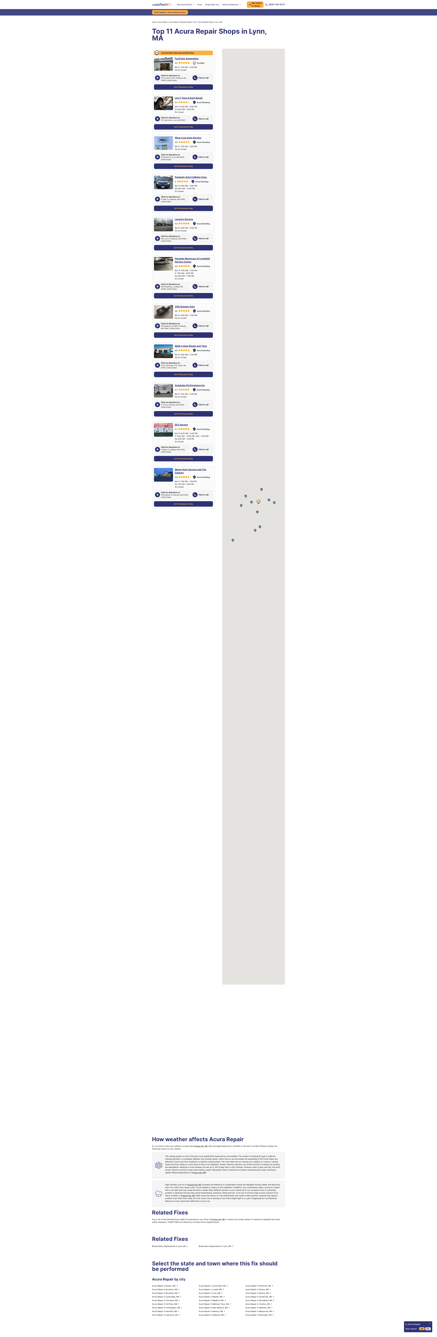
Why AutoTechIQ (184, 4)
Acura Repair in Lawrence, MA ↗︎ (166, 1315)
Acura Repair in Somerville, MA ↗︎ (259, 1297)
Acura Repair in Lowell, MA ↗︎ (211, 1289)
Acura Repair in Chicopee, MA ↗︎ (166, 1300)
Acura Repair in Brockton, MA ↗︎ (165, 1289)
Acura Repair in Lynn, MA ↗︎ (210, 1293)
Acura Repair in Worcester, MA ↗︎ (259, 1315)
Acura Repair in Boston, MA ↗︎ (165, 1286)
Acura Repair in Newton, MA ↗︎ (212, 1311)
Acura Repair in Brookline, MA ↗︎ (166, 1293)
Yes (421, 1329)
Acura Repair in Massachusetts (180, 22)
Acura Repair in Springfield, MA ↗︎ (259, 1300)
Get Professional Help (183, 87)
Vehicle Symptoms (230, 4)
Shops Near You (212, 4)
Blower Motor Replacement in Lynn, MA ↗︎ (170, 1246)
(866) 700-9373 (277, 4)
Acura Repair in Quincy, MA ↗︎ (258, 1289)
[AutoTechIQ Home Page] (161, 4)
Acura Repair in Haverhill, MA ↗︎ (165, 1311)
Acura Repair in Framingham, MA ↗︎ (167, 1308)
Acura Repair (162, 22)
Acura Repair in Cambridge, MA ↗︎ (166, 1297)
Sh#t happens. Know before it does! (170, 12)
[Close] (430, 1323)
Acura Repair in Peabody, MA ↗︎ (212, 1315)
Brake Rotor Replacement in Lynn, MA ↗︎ (216, 1246)
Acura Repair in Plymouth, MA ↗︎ (259, 1286)
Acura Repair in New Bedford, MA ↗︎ (214, 1308)
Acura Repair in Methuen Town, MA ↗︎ (215, 1304)
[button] (260, 527)
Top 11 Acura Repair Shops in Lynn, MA (207, 22)
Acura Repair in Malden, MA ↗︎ (212, 1297)
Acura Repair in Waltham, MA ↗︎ (258, 1308)
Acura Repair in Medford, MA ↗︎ (212, 1300)
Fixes (199, 4)
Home (154, 22)
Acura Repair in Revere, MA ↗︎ (258, 1293)
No (428, 1329)
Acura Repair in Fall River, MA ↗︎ (165, 1304)
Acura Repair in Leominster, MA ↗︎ (213, 1286)
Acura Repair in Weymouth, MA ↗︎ (259, 1311)
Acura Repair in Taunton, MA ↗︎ (258, 1304)
